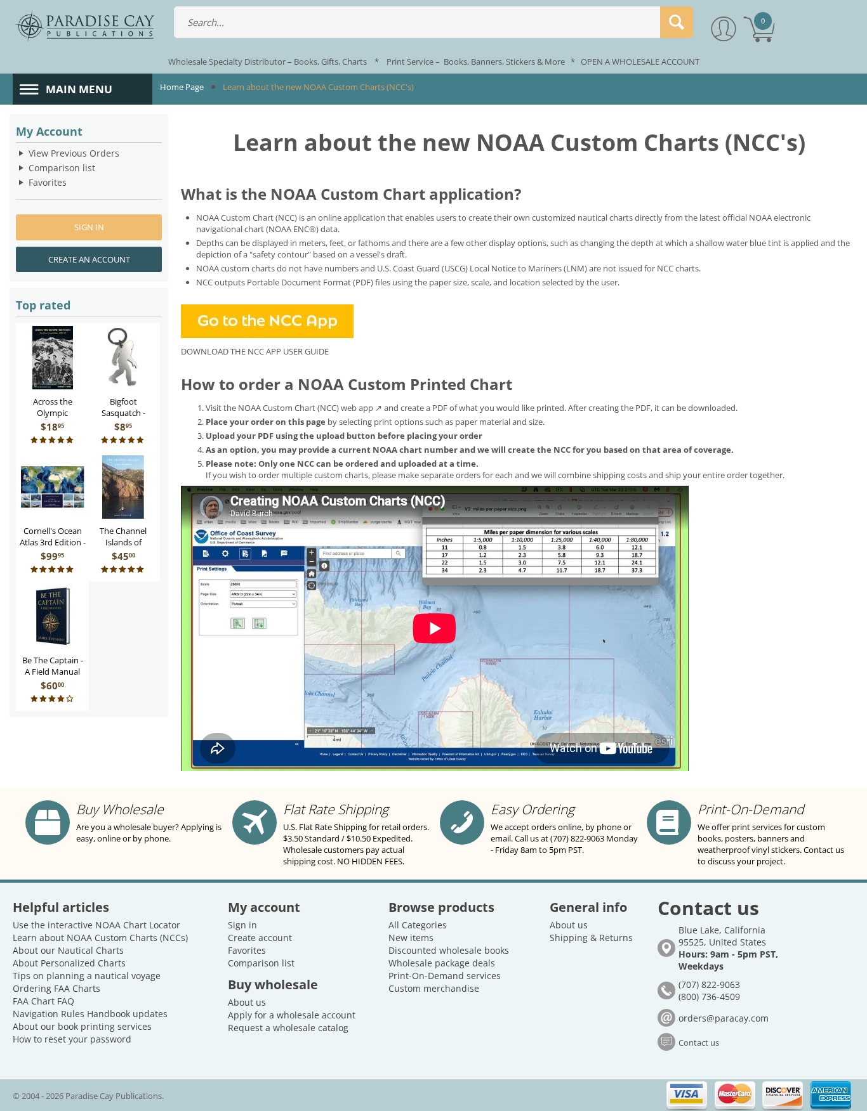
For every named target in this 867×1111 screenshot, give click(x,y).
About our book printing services (82, 1026)
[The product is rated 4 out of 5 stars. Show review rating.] (52, 699)
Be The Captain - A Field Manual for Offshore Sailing (52, 677)
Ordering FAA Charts (56, 988)
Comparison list (62, 168)
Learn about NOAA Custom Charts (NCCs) (100, 938)
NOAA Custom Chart (235, 217)
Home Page (182, 87)
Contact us (698, 1042)
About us (247, 1002)
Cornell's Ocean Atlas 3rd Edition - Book (53, 542)
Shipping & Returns (591, 938)
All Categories (417, 925)
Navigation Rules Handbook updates (90, 1014)
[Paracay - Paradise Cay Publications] (84, 25)
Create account (260, 938)
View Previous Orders (74, 153)
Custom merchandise (433, 988)
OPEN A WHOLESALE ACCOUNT (640, 61)
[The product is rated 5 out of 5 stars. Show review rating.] (52, 440)
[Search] (676, 22)
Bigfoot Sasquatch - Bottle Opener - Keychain (123, 418)
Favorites (48, 182)
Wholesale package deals (441, 963)
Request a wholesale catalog (288, 1028)
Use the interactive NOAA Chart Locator (96, 925)
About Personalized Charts (69, 963)
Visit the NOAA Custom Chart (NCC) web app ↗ (294, 407)
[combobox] (433, 22)
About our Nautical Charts (68, 950)
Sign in (89, 227)
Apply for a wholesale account (291, 1015)
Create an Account (89, 259)
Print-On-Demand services (444, 976)
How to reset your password (72, 1039)
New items (411, 938)
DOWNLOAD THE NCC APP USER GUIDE (255, 351)
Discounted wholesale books (448, 950)
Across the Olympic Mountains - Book (53, 418)
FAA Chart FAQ (43, 1001)
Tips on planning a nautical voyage (87, 976)
